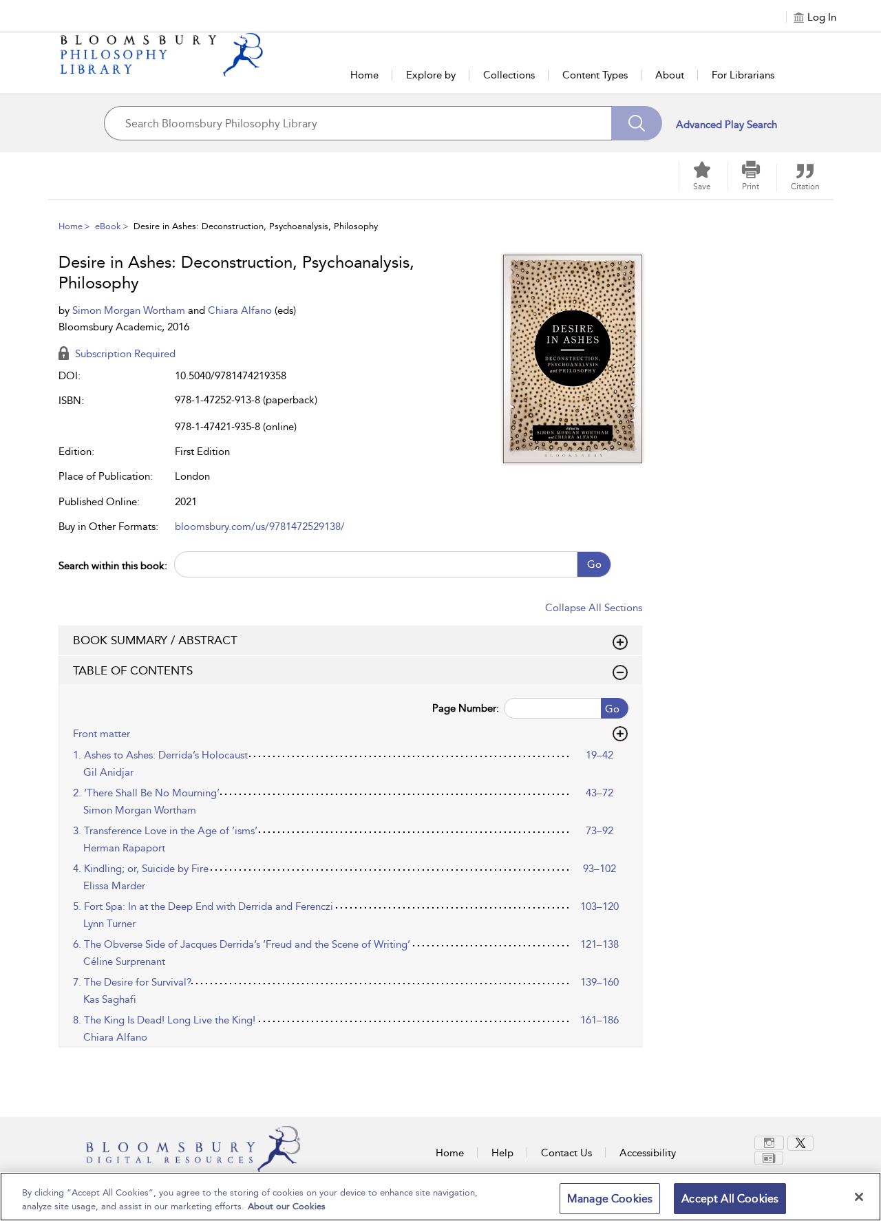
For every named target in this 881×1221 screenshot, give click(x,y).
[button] (751, 176)
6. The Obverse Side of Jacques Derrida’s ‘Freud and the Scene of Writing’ (241, 944)
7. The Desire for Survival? (132, 982)
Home (364, 75)
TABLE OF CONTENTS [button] (133, 670)
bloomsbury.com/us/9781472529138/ (260, 526)
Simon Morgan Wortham (130, 310)
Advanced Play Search (726, 124)
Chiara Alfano (241, 310)
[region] (440, 1196)
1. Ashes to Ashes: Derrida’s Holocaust (160, 755)
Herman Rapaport (124, 848)
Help (502, 1153)
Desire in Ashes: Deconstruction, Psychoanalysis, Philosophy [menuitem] (256, 226)
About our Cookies (287, 1206)
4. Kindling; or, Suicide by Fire (141, 868)
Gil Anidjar (108, 772)
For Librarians (743, 75)
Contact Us (566, 1153)
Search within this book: (113, 566)
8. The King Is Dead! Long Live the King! (164, 1020)
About (669, 75)
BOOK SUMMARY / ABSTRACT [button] (155, 640)
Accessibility (647, 1153)
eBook (108, 226)
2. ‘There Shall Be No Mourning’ (146, 793)
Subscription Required (124, 354)
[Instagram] (769, 1143)
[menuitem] (770, 1143)
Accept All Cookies (729, 1198)
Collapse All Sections (593, 608)
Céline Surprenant (124, 961)
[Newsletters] (768, 1158)
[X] (800, 1143)
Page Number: (465, 708)
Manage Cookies (609, 1198)
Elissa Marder (114, 886)
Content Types (595, 75)
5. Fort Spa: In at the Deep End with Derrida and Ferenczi (203, 906)
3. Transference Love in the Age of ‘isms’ (165, 831)
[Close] (859, 1197)
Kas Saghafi (109, 999)
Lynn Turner (109, 923)
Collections (509, 75)
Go (594, 564)
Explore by (431, 75)
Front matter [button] (101, 734)
